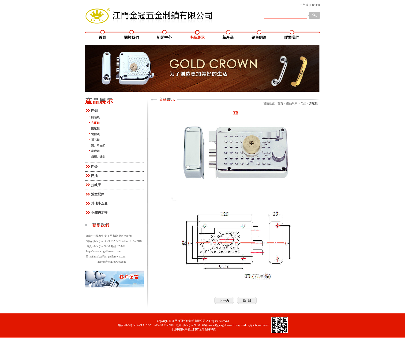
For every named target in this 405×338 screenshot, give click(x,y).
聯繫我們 (291, 37)
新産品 (228, 37)
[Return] (247, 300)
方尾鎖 (95, 123)
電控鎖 (95, 134)
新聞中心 (164, 37)
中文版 (304, 5)
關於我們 (131, 37)
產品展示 (197, 37)
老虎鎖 (95, 151)
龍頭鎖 (95, 117)
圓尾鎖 (95, 128)
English (315, 5)
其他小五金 (99, 203)
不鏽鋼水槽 (99, 212)
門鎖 (94, 111)
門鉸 (94, 167)
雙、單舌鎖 (98, 145)
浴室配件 (97, 194)
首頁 (102, 37)
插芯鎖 (95, 139)
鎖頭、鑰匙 (98, 156)
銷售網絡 (258, 37)
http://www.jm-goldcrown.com (103, 251)
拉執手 (96, 185)
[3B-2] (224, 300)
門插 (94, 176)
